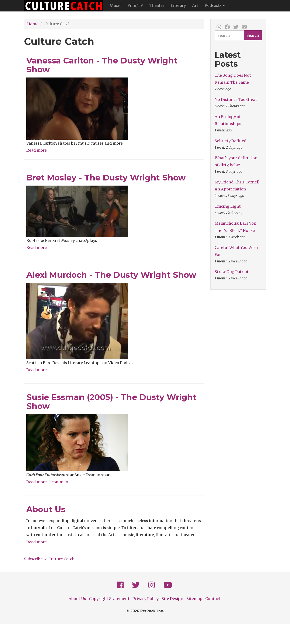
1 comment (59, 481)
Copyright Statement (109, 598)
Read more (36, 150)
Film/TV (135, 5)
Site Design (172, 598)
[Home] (65, 5)
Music (115, 5)
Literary (178, 5)
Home (32, 23)
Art (195, 5)
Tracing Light (228, 206)
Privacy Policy (145, 598)
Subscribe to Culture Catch (49, 558)
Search (252, 35)
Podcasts (213, 5)
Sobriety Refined (230, 140)
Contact (212, 598)
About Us (77, 598)
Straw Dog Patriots (233, 271)
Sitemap (194, 598)
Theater (156, 5)
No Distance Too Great (236, 99)
